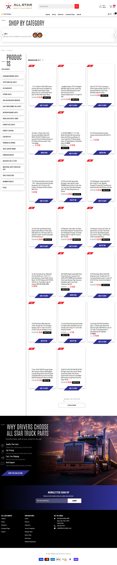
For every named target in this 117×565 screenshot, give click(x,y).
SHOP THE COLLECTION (15, 473)
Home (3, 50)
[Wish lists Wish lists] (114, 14)
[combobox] (56, 6)
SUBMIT (74, 501)
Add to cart (44, 105)
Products (9, 50)
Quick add (44, 153)
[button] (34, 60)
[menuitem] (12, 76)
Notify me (73, 200)
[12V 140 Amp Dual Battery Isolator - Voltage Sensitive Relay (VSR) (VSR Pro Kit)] (101, 119)
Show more (72, 405)
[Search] (58, 6)
